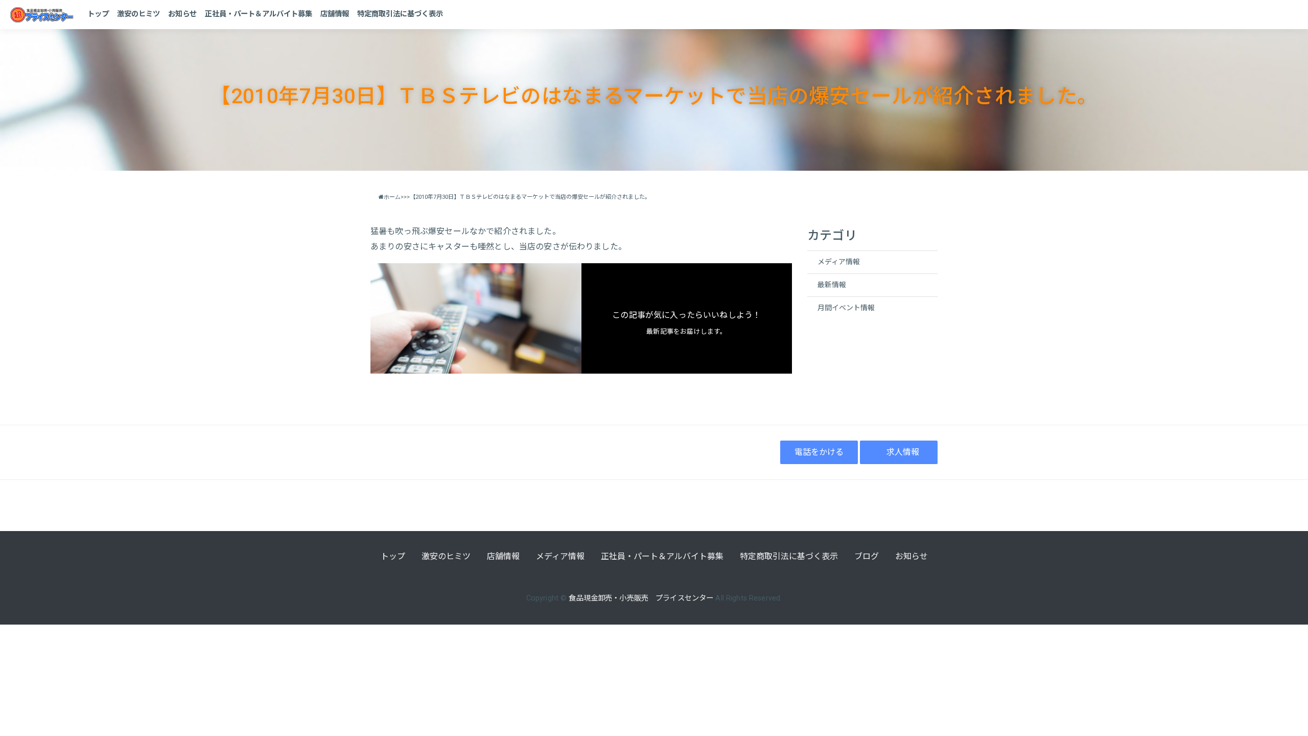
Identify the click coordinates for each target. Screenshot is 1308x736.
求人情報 (902, 452)
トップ (98, 14)
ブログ (866, 556)
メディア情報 (839, 262)
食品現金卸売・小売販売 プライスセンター (641, 598)
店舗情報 (334, 14)
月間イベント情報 (846, 308)
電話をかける (819, 452)
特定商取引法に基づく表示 (400, 14)
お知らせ (182, 14)
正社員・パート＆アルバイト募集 (258, 14)
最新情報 (832, 285)
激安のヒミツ (138, 14)
